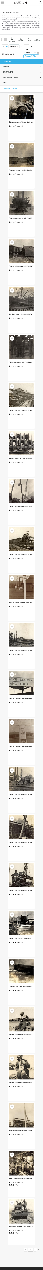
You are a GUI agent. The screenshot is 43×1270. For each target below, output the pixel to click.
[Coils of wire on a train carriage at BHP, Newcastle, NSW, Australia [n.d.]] (21, 443)
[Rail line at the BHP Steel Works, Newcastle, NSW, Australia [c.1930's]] (21, 1211)
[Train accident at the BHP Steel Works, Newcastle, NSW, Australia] (21, 251)
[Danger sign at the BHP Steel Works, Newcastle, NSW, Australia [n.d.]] (21, 587)
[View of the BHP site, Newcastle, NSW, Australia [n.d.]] (21, 923)
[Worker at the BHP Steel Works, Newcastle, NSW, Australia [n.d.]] (21, 1067)
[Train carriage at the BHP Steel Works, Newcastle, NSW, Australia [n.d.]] (21, 203)
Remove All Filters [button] (31, 56)
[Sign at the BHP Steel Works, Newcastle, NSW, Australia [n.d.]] (21, 683)
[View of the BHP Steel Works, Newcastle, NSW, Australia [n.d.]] (21, 395)
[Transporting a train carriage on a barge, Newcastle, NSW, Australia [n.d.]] (21, 971)
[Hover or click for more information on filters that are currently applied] (38, 53)
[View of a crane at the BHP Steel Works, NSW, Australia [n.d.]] (21, 491)
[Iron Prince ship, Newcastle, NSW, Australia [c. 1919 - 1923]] (21, 299)
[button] (21, 39)
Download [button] (12, 39)
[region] (21, 75)
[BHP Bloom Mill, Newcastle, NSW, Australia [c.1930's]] (21, 1163)
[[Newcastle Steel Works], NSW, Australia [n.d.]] (21, 107)
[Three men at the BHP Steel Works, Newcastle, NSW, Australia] (21, 347)
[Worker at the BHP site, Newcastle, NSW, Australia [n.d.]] (21, 1019)
